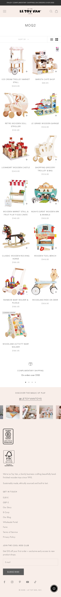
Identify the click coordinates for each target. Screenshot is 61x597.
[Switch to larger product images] (51, 39)
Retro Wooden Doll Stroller (16, 125)
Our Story (7, 507)
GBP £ (6, 502)
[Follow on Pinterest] (19, 581)
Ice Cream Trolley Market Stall (16, 81)
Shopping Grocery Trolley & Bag (45, 169)
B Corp (6, 512)
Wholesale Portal (10, 522)
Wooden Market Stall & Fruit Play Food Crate (15, 213)
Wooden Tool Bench (45, 256)
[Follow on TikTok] (35, 581)
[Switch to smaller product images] (56, 39)
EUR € (5, 497)
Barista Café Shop (45, 79)
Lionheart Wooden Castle (16, 167)
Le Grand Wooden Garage (45, 123)
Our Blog (7, 517)
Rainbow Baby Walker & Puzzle (15, 301)
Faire (5, 527)
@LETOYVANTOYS (30, 399)
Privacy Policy (9, 536)
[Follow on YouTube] (27, 581)
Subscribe (13, 571)
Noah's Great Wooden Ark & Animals (45, 213)
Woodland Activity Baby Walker (16, 345)
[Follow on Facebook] (4, 581)
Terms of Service (10, 532)
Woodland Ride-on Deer (45, 300)
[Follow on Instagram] (12, 581)
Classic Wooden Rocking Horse (15, 257)
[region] (30, 369)
